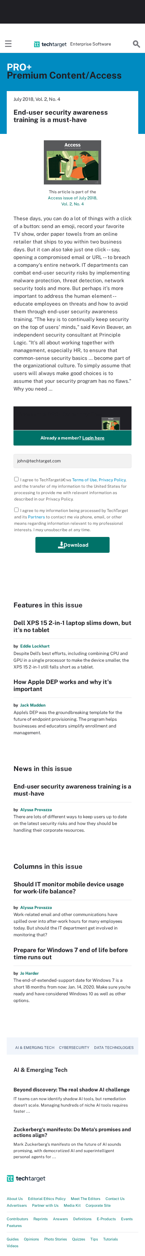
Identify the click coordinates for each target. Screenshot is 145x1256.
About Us (15, 1199)
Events (127, 1219)
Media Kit (72, 1205)
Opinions (31, 1239)
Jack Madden (33, 705)
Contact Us (115, 1199)
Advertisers (17, 1205)
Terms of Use (84, 480)
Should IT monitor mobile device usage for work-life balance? (68, 888)
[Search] (136, 44)
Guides (13, 1239)
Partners (36, 517)
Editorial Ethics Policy (47, 1199)
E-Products (106, 1219)
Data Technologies (114, 1048)
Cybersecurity (74, 1048)
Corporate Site (98, 1205)
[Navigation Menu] (8, 44)
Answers (60, 1219)
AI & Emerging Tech (34, 1048)
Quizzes (78, 1239)
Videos (13, 1246)
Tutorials (110, 1239)
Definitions (82, 1219)
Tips (94, 1239)
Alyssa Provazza (36, 809)
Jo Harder (29, 973)
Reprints (40, 1219)
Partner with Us (45, 1205)
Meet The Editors (85, 1199)
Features (14, 1226)
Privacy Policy (112, 480)
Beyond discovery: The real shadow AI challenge (71, 1089)
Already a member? (72, 437)
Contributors (17, 1219)
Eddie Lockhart (35, 646)
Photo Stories (55, 1239)
